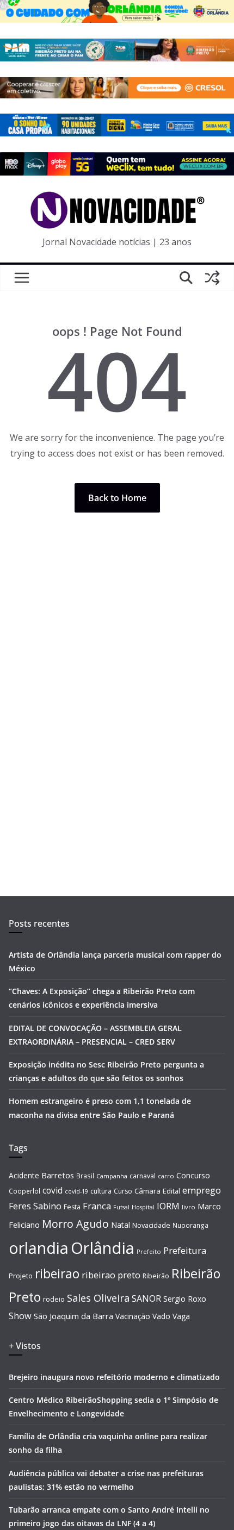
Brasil (85, 1175)
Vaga (181, 1316)
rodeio (54, 1299)
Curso (123, 1191)
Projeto (21, 1276)
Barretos (57, 1175)
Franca (97, 1206)
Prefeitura (185, 1250)
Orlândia (102, 1248)
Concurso (193, 1175)
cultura (101, 1191)
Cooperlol (24, 1190)
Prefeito (149, 1251)
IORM (168, 1206)
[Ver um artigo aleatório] (212, 278)
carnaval (143, 1176)
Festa (72, 1206)
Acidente (24, 1175)
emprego (201, 1190)
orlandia (39, 1248)
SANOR (146, 1298)
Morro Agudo (75, 1223)
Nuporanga (190, 1225)
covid (52, 1190)
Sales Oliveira (98, 1297)
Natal (120, 1225)
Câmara (147, 1191)
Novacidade (151, 1225)
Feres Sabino (35, 1206)
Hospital (143, 1207)
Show (20, 1316)
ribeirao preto (111, 1275)
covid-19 (76, 1191)
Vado (161, 1316)
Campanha (111, 1176)
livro (188, 1207)
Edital (171, 1191)
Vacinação (132, 1316)
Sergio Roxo (184, 1299)
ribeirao (57, 1273)
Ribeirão (156, 1276)
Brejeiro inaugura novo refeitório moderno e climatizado (114, 1377)
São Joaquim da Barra (73, 1315)
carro (166, 1176)
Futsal (121, 1207)
